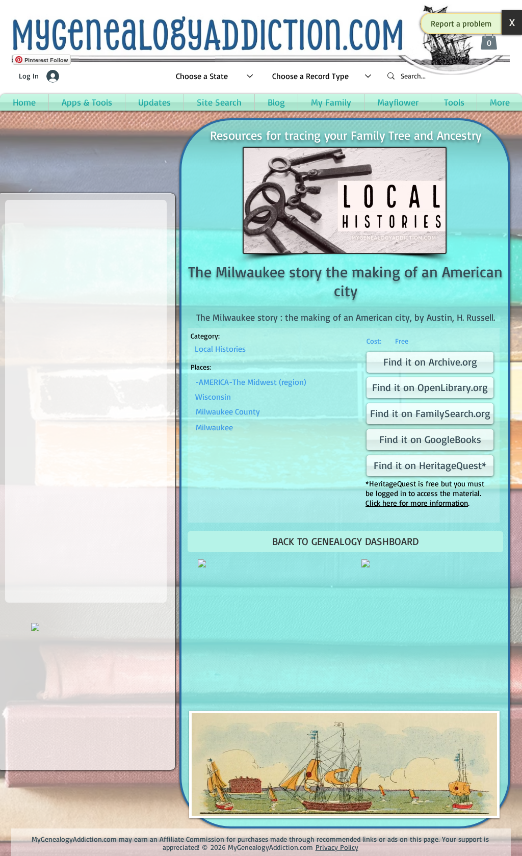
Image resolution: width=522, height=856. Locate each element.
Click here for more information (417, 503)
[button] (461, 23)
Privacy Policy (337, 847)
